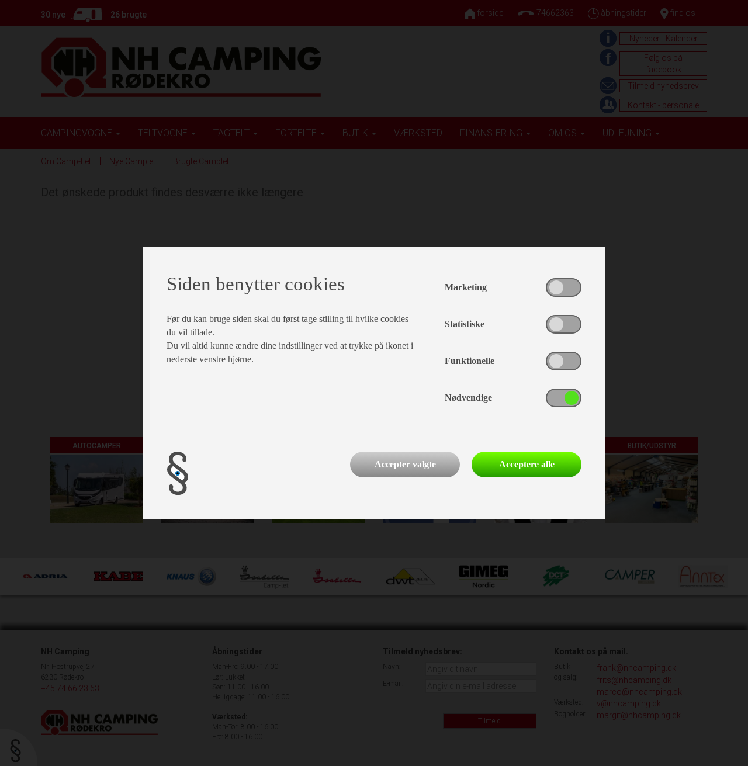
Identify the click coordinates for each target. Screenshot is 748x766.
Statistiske (464, 324)
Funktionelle (469, 361)
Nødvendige (468, 398)
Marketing (466, 287)
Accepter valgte (405, 464)
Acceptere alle (527, 464)
